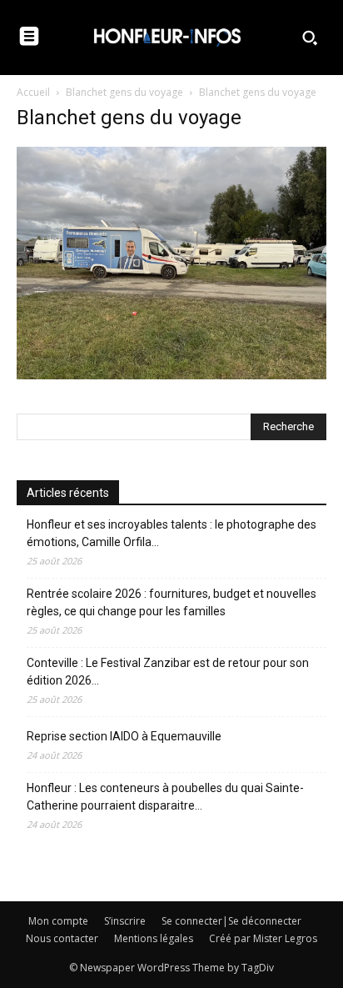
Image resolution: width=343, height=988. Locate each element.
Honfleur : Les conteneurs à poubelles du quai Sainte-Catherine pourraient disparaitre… (165, 796)
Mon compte (58, 921)
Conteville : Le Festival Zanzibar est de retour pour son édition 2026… (168, 671)
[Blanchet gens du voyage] (171, 375)
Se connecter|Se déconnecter (231, 921)
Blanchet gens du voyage (124, 92)
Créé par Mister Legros (263, 938)
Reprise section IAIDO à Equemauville (125, 736)
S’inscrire (125, 921)
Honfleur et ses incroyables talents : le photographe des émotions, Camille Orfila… (171, 533)
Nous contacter (62, 938)
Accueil (33, 92)
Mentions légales (153, 938)
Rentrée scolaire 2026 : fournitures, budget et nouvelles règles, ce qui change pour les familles (171, 602)
